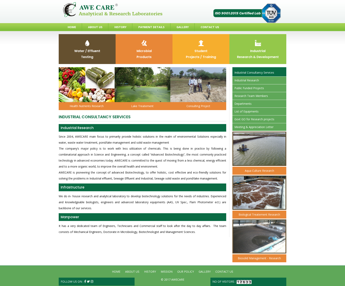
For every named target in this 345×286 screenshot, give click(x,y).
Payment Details (151, 27)
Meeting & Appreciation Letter (254, 127)
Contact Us (210, 27)
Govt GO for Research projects (254, 119)
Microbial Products (144, 54)
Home (72, 27)
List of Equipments (246, 111)
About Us (95, 27)
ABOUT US (132, 271)
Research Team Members (251, 96)
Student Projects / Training (201, 54)
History (120, 27)
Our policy (185, 271)
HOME (116, 271)
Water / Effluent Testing (87, 54)
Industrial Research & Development (258, 54)
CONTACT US (224, 271)
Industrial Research (246, 80)
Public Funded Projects (249, 88)
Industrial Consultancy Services (254, 72)
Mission (166, 271)
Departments (243, 104)
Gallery (182, 27)
